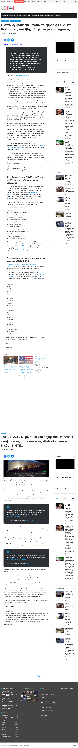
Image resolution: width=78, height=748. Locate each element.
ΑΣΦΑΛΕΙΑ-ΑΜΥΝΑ (45, 692)
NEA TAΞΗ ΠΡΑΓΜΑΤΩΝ (33, 15)
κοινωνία (4, 732)
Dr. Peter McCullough (22, 250)
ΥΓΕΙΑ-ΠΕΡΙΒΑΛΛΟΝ (45, 15)
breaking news (5, 21)
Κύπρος (11, 15)
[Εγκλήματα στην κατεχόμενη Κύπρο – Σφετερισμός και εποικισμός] (60, 214)
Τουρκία (53, 710)
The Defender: (22, 75)
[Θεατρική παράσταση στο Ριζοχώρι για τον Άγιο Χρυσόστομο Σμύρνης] (60, 189)
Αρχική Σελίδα (5, 15)
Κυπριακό (54, 702)
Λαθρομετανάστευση (50, 705)
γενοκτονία (43, 712)
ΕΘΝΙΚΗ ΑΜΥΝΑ (44, 694)
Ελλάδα (16, 15)
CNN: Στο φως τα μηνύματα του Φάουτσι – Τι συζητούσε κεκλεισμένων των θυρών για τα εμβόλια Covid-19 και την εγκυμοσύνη (10, 367)
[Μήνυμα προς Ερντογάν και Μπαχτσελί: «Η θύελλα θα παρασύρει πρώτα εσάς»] (60, 177)
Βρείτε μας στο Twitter (63, 72)
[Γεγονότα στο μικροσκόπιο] (7, 8)
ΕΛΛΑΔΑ (52, 694)
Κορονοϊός (47, 702)
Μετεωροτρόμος (6, 736)
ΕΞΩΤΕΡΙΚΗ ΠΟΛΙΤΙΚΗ (46, 699)
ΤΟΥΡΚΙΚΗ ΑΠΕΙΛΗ (45, 710)
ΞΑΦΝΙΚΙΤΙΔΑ (44, 707)
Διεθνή (20, 15)
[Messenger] (12, 40)
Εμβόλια (54, 699)
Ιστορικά (53, 15)
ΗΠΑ (42, 702)
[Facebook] (5, 40)
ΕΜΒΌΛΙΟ (43, 697)
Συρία (50, 707)
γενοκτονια (50, 712)
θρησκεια (4, 727)
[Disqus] (26, 405)
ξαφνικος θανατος (44, 715)
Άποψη (25, 15)
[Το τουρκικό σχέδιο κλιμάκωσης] (35, 699)
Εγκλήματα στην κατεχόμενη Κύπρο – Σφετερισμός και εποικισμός (69, 215)
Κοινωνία (58, 15)
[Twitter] (8, 40)
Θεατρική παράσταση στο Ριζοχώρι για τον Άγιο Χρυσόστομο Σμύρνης (69, 190)
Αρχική (74, 745)
